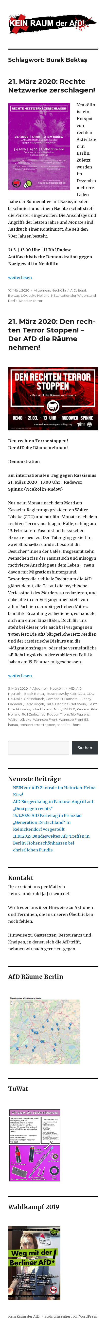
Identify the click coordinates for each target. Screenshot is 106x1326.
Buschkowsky (58, 694)
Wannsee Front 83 (73, 719)
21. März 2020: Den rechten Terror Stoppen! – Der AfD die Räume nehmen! (51, 334)
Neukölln (59, 290)
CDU (81, 694)
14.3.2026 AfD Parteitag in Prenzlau (47, 815)
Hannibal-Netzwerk (70, 704)
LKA (24, 295)
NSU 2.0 (69, 709)
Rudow (52, 714)
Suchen (85, 747)
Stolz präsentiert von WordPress (71, 1316)
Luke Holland (39, 295)
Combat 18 (54, 699)
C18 (73, 694)
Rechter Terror (30, 301)
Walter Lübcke (20, 719)
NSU (54, 295)
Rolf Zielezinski (34, 714)
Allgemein (42, 290)
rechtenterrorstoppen (37, 725)
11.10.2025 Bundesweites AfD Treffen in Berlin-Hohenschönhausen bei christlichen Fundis (51, 843)
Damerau (71, 699)
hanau (13, 725)
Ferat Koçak (34, 704)
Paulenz (83, 709)
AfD (73, 290)
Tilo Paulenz (80, 714)
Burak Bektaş (34, 694)
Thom (64, 714)
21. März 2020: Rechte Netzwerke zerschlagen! (51, 85)
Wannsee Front (45, 719)
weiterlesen (20, 277)
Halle (50, 704)
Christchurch (34, 699)
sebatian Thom (68, 725)
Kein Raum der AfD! (24, 1316)
